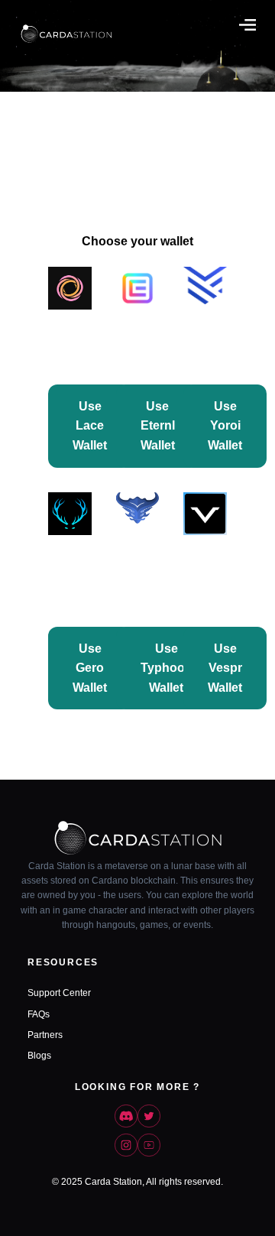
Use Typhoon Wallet (166, 668)
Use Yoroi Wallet (225, 426)
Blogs (39, 1055)
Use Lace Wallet (90, 426)
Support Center (59, 993)
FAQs (39, 1014)
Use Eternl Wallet (158, 426)
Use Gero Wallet (90, 668)
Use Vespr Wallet (225, 668)
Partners (45, 1035)
